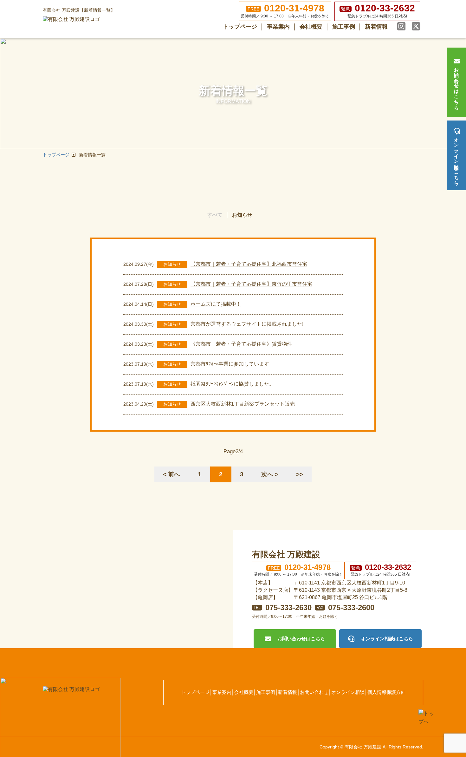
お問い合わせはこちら (456, 86)
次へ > (269, 474)
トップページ (240, 26)
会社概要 (311, 26)
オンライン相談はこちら (456, 158)
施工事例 (343, 26)
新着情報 (376, 26)
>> (299, 474)
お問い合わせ (314, 692)
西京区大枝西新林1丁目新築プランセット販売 (243, 404)
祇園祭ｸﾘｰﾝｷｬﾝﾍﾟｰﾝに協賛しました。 (232, 384)
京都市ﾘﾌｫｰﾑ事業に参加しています (230, 364)
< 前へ (171, 474)
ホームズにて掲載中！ (216, 304)
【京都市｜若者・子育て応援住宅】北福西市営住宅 (249, 264)
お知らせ (242, 215)
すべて (215, 215)
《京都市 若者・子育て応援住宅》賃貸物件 (241, 344)
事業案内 (278, 26)
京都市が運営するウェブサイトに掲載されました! (247, 324)
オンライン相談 (348, 692)
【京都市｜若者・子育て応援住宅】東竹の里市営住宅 (251, 284)
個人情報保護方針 (386, 692)
